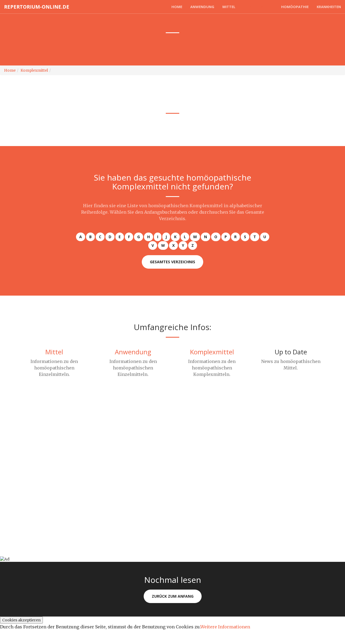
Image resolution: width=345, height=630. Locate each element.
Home (176, 6)
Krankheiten (329, 6)
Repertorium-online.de (36, 7)
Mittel (228, 6)
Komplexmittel (258, 6)
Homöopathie (295, 6)
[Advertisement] (161, 442)
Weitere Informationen (225, 626)
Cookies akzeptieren (21, 620)
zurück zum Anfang (173, 596)
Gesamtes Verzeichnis (172, 261)
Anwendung (202, 6)
